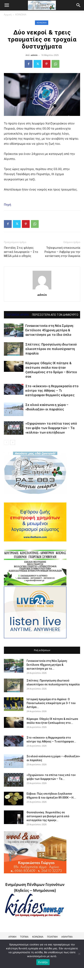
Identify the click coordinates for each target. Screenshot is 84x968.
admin (34, 55)
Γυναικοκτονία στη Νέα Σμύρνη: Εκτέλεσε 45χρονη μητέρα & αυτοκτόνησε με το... (47, 664)
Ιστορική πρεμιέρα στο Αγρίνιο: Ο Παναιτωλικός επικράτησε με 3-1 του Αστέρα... (51, 703)
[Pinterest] (46, 64)
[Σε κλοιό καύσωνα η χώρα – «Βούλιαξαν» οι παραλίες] (13, 409)
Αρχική (8, 14)
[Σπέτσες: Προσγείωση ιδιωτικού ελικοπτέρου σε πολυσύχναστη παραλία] (13, 349)
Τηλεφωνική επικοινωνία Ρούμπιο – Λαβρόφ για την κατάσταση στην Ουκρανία (62, 252)
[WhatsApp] (55, 64)
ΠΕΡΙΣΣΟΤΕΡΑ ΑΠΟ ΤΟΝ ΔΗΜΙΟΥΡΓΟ (55, 314)
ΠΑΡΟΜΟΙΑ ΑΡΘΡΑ (17, 314)
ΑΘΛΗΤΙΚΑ (67, 936)
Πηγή (7, 204)
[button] (78, 5)
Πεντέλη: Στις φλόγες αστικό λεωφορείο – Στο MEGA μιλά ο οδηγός (21, 252)
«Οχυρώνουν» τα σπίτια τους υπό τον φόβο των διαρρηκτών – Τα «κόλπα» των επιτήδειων (51, 427)
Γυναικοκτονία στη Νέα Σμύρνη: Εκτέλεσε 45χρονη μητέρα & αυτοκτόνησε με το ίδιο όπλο (49, 330)
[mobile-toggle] (6, 5)
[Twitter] (37, 64)
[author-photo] (42, 289)
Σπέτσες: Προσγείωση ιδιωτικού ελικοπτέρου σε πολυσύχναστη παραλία (51, 348)
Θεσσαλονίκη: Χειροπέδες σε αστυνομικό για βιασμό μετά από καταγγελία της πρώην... (48, 816)
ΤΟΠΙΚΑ (24, 936)
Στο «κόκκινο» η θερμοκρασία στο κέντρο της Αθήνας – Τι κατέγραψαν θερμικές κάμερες (52, 390)
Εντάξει (43, 962)
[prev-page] (6, 442)
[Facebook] (28, 64)
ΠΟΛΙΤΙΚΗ (52, 936)
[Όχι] (79, 954)
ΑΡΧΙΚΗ (12, 936)
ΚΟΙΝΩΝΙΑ (20, 14)
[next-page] (12, 442)
